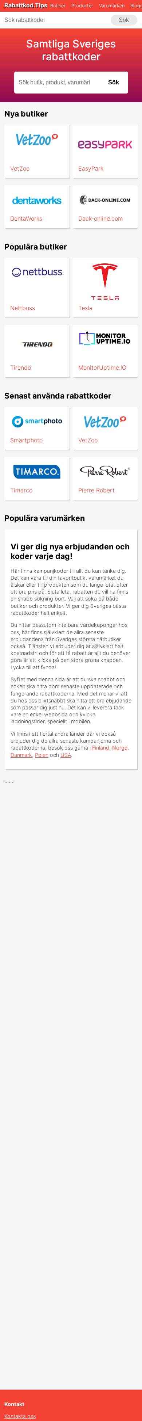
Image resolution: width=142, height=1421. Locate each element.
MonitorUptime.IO (102, 367)
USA (65, 755)
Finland (100, 747)
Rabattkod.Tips (25, 5)
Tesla (85, 308)
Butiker (58, 5)
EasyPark (90, 168)
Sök (124, 20)
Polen (41, 755)
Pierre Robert (96, 490)
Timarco (21, 490)
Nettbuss (22, 308)
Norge (119, 747)
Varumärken (112, 5)
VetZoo (19, 168)
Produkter (82, 5)
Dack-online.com (100, 218)
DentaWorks (26, 218)
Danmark (21, 755)
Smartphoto (26, 440)
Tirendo (20, 367)
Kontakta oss (20, 1416)
